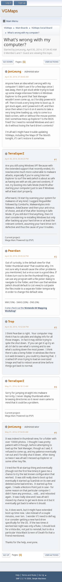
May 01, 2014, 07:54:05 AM (16, 432)
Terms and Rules (29, 575)
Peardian (14, 251)
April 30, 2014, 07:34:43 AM (17, 76)
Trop (11, 321)
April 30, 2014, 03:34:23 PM (17, 158)
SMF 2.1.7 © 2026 (23, 578)
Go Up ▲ (43, 575)
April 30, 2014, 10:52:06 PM (17, 326)
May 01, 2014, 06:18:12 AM (16, 386)
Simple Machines (39, 578)
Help (18, 575)
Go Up (6, 555)
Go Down (8, 62)
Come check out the (26, 309)
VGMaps (10, 10)
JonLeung (14, 71)
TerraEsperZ (16, 153)
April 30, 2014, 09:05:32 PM (17, 256)
